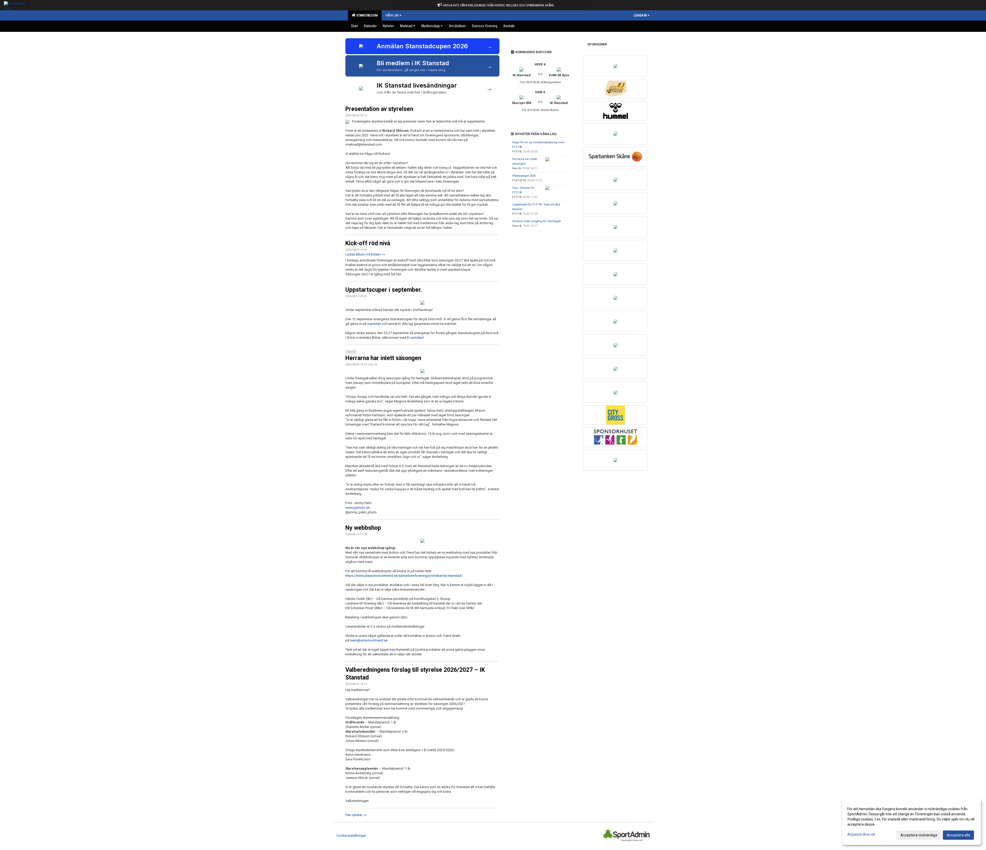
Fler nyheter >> (356, 815)
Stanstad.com (366, 15)
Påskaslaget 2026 (524, 175)
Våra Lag (392, 15)
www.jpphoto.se (357, 507)
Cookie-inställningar (351, 835)
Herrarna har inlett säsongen (383, 358)
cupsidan (374, 324)
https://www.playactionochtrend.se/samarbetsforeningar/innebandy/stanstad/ (403, 576)
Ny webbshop (363, 527)
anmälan (417, 337)
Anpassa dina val (861, 834)
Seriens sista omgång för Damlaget (536, 221)
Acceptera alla (958, 835)
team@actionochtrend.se (368, 640)
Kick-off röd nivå (367, 243)
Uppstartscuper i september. (383, 289)
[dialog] (911, 822)
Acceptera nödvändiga (918, 835)
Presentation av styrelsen (379, 109)
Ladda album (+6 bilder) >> (365, 254)
